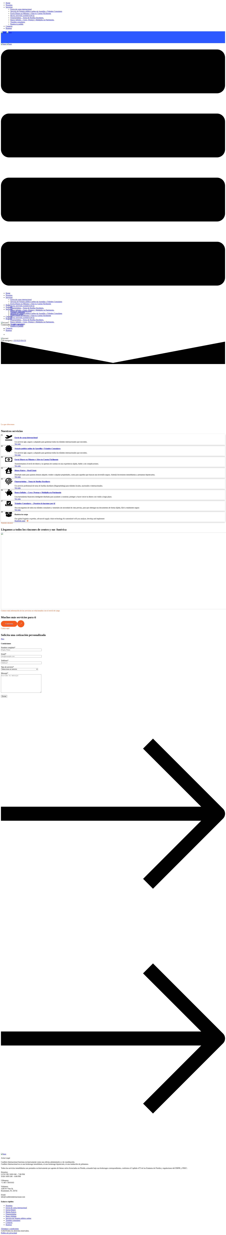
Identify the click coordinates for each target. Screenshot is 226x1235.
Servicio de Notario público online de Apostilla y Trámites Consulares (36, 11)
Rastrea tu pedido (16, 24)
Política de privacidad (9, 1233)
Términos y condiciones (10, 1229)
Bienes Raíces (11, 1212)
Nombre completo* (8, 648)
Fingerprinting (11, 1214)
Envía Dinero (11, 1210)
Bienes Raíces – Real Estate (25, 470)
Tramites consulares (17, 22)
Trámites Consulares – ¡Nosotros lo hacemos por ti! (35, 503)
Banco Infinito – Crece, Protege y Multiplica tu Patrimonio (38, 493)
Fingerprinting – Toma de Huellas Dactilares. (27, 18)
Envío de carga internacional (26, 438)
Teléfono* (4, 660)
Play (2, 639)
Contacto (9, 26)
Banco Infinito (11, 1216)
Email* (3, 654)
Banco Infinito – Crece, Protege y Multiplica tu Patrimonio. (32, 20)
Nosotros (9, 5)
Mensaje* (4, 673)
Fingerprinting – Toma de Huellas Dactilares (32, 482)
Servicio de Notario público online (18, 1218)
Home (8, 3)
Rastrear (9, 28)
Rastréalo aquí (20, 521)
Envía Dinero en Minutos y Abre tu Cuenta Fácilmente (30, 13)
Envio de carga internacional (21, 9)
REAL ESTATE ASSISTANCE (22, 16)
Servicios (9, 7)
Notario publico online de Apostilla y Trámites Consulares (38, 449)
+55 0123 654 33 (19, 341)
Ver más (18, 444)
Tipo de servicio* (7, 667)
